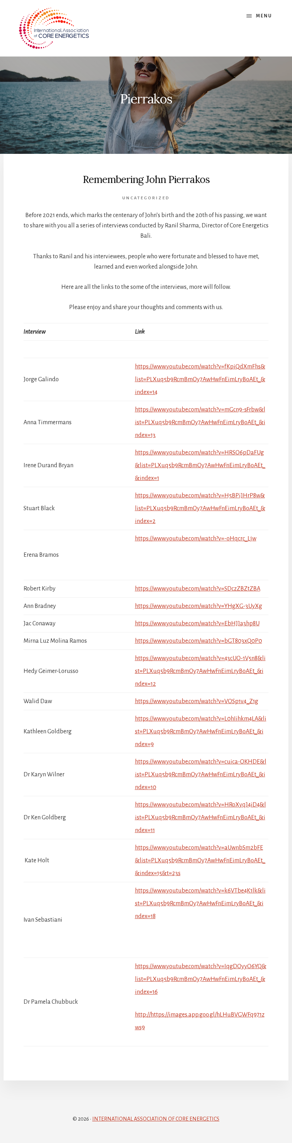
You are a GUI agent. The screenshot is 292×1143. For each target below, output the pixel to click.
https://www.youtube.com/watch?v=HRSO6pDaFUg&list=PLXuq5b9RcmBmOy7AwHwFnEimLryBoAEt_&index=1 (200, 465)
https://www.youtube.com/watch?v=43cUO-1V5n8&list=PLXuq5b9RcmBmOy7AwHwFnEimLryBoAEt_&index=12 (200, 671)
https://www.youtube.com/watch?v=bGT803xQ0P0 (198, 641)
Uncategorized (146, 198)
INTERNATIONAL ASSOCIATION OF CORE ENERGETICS (155, 1119)
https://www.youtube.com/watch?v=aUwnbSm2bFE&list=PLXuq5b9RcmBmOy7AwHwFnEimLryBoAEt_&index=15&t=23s (200, 861)
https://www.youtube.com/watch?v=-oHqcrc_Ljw (195, 538)
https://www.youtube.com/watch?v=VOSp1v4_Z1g (196, 701)
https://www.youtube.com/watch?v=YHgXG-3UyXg (198, 606)
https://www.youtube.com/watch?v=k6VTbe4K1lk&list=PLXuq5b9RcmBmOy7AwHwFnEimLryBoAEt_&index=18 (200, 904)
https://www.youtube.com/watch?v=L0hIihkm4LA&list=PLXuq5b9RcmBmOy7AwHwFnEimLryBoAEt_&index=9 (200, 732)
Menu (264, 16)
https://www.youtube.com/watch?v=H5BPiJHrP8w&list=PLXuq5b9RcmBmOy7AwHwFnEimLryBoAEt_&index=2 (200, 508)
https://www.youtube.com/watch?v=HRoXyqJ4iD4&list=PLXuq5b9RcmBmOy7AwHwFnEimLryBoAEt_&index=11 (200, 818)
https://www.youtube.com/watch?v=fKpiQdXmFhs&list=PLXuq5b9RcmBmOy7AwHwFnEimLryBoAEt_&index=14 (200, 379)
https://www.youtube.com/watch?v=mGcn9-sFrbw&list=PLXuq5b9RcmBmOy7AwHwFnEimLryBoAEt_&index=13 (200, 422)
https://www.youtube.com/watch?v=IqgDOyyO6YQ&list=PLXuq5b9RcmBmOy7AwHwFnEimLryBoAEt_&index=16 (200, 979)
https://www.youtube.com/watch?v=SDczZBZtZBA (197, 589)
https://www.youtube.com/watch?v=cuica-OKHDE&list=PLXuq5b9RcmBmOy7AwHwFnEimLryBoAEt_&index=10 (200, 775)
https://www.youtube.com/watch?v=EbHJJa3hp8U (197, 623)
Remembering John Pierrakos (146, 179)
